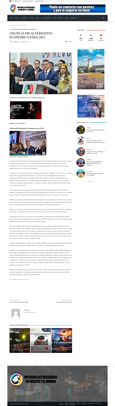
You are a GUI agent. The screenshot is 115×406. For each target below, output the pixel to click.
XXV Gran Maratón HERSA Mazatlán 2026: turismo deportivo (94, 163)
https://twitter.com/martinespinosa (19, 279)
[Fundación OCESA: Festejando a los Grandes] (20, 340)
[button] (103, 18)
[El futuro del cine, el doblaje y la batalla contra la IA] (61, 340)
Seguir (91, 34)
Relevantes (32, 29)
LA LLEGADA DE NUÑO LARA (19, 302)
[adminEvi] (11, 42)
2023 (65, 173)
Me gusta (80, 34)
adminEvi (16, 41)
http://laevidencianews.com (29, 312)
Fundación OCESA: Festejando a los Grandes (20, 349)
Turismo (88, 159)
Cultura (19, 346)
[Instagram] (70, 378)
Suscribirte (101, 34)
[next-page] (13, 356)
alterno (18, 166)
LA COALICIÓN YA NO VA (64, 302)
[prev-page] (11, 356)
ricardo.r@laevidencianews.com (25, 392)
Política (40, 346)
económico (58, 173)
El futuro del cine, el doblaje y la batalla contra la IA (62, 349)
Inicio (11, 25)
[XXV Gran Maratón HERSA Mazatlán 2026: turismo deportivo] (80, 162)
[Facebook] (70, 373)
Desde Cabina (23, 25)
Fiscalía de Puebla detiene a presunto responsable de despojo (41, 349)
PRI (41, 161)
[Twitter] (70, 383)
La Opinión (16, 25)
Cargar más (90, 181)
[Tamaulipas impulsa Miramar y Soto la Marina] (80, 173)
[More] (65, 291)
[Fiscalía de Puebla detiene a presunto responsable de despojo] (41, 340)
